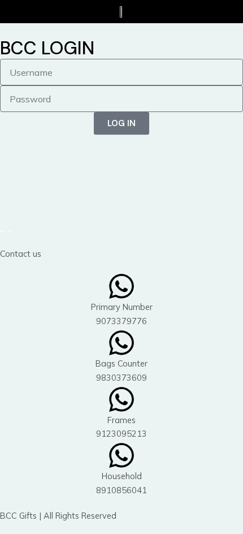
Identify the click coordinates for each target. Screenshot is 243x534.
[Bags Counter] (121, 343)
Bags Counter (121, 363)
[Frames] (121, 399)
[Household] (121, 455)
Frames (121, 420)
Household (122, 476)
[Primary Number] (121, 286)
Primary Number (122, 307)
